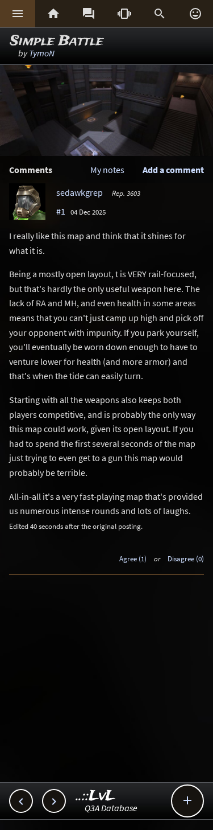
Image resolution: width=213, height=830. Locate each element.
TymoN (42, 53)
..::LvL (96, 796)
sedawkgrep (79, 192)
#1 (60, 211)
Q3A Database (111, 807)
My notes (107, 169)
